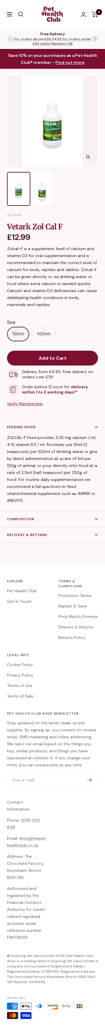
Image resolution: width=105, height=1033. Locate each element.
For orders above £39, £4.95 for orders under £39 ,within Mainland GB (52, 41)
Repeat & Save (72, 606)
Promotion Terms (75, 595)
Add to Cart (52, 358)
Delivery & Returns (27, 535)
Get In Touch (19, 601)
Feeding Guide (21, 427)
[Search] (20, 14)
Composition (20, 519)
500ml (43, 333)
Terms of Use (19, 685)
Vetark (14, 215)
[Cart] (95, 14)
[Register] (89, 780)
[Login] (83, 14)
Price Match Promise (78, 616)
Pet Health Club (22, 590)
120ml (18, 333)
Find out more (70, 62)
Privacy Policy (20, 675)
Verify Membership (25, 403)
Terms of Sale (20, 696)
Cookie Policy (20, 664)
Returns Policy (71, 637)
